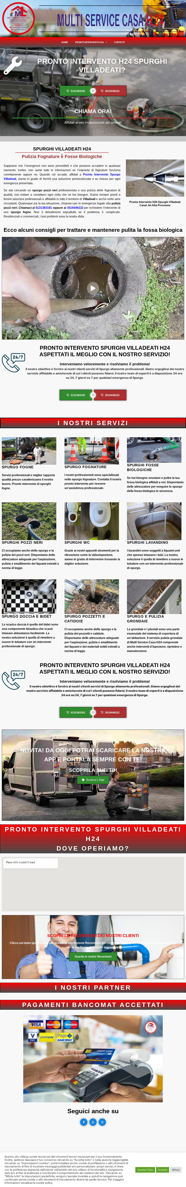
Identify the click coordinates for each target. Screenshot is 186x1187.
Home (64, 42)
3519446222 (75, 207)
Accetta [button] (162, 1169)
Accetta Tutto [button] (145, 1169)
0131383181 (44, 207)
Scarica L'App (95, 779)
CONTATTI (119, 42)
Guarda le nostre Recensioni (93, 956)
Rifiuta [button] (175, 1169)
